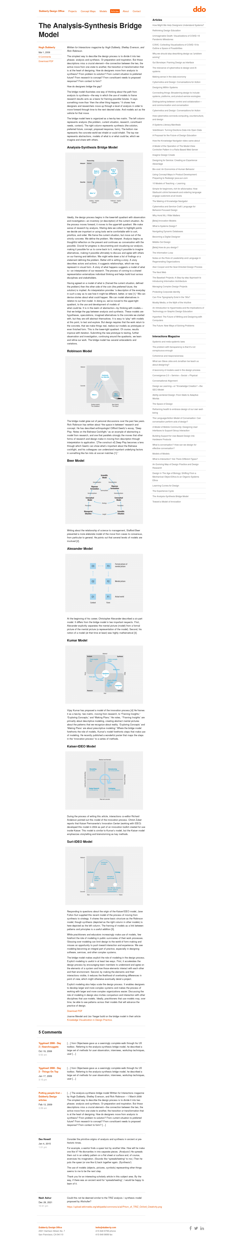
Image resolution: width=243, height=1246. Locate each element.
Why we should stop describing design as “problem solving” (177, 55)
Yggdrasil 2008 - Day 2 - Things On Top (50, 1069)
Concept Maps (88, 11)
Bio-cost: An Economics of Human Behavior (173, 169)
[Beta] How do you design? (165, 247)
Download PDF (46, 61)
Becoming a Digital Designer (166, 236)
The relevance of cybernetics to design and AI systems (174, 69)
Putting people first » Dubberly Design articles (50, 1096)
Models (103, 11)
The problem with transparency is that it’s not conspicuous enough (173, 348)
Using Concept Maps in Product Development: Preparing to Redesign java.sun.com (174, 176)
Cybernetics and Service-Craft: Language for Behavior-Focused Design (174, 208)
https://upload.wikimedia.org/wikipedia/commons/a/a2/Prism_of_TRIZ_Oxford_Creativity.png (114, 1206)
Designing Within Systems (165, 87)
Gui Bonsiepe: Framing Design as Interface (173, 62)
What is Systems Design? (164, 225)
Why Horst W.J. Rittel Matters (166, 215)
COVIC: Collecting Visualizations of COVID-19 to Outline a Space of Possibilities (175, 46)
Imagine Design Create (163, 154)
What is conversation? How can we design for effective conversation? (174, 446)
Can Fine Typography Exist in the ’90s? (171, 297)
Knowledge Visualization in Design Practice (89, 1019)
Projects (72, 11)
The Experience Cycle (163, 490)
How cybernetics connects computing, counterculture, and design (178, 117)
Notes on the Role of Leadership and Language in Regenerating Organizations (176, 259)
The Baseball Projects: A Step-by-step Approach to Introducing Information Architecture (176, 279)
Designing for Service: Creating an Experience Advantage (174, 162)
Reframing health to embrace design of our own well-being (178, 411)
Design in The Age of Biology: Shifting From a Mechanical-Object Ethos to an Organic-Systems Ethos (175, 477)
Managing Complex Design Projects (169, 286)
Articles (115, 11)
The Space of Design (162, 403)
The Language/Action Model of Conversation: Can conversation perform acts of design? (176, 419)
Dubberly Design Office (51, 11)
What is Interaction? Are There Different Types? (175, 458)
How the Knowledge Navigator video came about (176, 140)
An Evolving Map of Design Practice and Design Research (175, 466)
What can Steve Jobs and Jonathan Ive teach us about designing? (175, 363)
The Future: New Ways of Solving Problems (173, 325)
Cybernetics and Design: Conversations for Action (176, 81)
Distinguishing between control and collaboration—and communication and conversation (177, 103)
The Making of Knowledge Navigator (170, 201)
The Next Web (159, 272)
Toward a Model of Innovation (166, 501)
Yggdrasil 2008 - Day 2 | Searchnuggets (50, 1044)
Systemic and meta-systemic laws (168, 341)
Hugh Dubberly (47, 47)
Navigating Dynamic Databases (167, 231)
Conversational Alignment (165, 380)
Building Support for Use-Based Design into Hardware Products (173, 437)
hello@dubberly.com (106, 1227)
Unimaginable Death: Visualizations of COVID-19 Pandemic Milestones (176, 37)
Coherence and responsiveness (167, 355)
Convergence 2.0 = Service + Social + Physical (175, 375)
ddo (198, 9)
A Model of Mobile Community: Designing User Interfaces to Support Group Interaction (175, 428)
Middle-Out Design (161, 241)
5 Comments (45, 56)
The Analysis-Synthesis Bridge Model (90, 29)
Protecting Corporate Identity (166, 291)
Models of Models (161, 453)
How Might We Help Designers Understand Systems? (178, 24)
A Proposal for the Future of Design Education (174, 135)
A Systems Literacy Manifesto (166, 124)
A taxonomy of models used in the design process (176, 369)
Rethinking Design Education (166, 30)
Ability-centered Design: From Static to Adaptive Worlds (175, 396)
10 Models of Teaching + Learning (168, 183)
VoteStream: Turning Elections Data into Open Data (177, 129)
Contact (137, 11)
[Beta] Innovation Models (164, 220)
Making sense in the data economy (169, 76)
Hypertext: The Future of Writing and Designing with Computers (177, 318)
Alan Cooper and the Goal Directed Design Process (177, 266)
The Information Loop (162, 252)
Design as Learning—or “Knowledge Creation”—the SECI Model (177, 387)
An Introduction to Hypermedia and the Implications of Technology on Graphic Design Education (178, 309)
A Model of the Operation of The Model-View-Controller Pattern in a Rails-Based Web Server (175, 147)
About (126, 11)
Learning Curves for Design (165, 485)
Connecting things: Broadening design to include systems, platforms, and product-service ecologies (176, 94)
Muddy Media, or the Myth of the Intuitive (171, 302)
